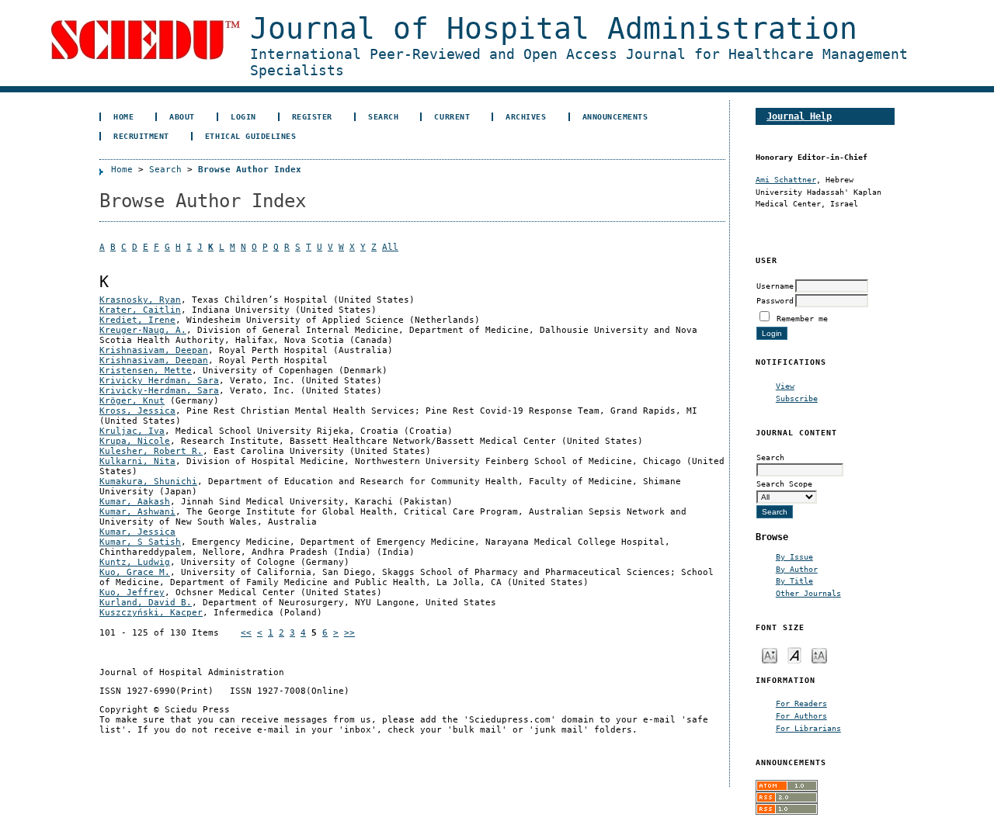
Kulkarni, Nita (137, 461)
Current (452, 116)
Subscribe (797, 398)
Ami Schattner (786, 179)
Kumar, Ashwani (137, 512)
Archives (526, 116)
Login (243, 116)
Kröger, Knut (132, 401)
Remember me (802, 318)
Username (775, 285)
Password (775, 300)
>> (349, 633)
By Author (797, 568)
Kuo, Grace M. (134, 572)
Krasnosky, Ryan (140, 300)
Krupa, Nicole (134, 441)
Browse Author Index (249, 170)
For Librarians (808, 728)
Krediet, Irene (137, 320)
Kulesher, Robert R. (151, 451)
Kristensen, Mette (145, 371)
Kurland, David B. (145, 603)
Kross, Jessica (137, 411)
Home (123, 116)
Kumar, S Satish (140, 542)
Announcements (615, 116)
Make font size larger (819, 654)
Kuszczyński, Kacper (151, 613)
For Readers (801, 703)
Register (312, 116)
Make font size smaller (769, 654)
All (390, 247)
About (182, 116)
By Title (794, 580)
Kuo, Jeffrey (132, 592)
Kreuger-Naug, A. (142, 330)
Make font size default (794, 654)
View (785, 385)
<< (246, 633)
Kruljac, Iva (132, 431)
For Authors (801, 715)
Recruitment (141, 135)
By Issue (794, 556)
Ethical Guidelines (250, 135)
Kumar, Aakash (134, 502)
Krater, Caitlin (140, 310)
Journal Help (799, 116)
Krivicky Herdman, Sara (159, 381)
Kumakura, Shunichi (148, 481)
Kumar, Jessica (137, 532)
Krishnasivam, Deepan (153, 350)
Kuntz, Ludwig (134, 562)
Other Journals (808, 593)
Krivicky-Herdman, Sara (159, 391)
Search (383, 116)
